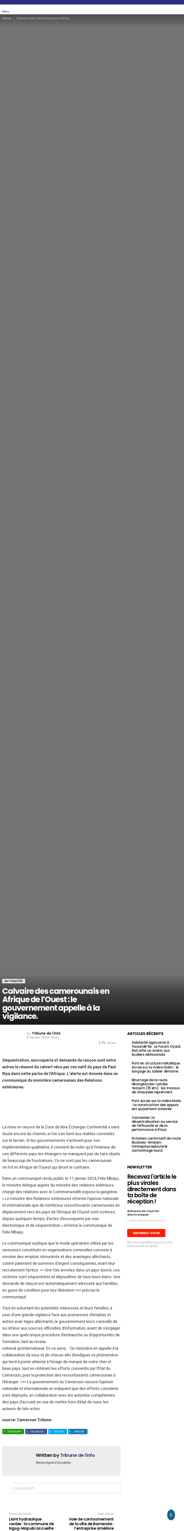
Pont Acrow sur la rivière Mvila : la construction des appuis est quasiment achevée (156, 1104)
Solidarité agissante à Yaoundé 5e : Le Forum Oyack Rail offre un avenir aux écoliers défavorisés (156, 1048)
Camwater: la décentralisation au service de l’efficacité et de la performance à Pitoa (155, 1123)
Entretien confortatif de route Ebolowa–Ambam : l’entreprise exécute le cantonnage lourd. (156, 1144)
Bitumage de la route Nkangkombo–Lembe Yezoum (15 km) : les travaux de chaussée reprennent (156, 1086)
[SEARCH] (168, 9)
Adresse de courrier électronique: (143, 1212)
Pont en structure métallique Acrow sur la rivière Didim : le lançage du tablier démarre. (156, 1067)
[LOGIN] (179, 9)
